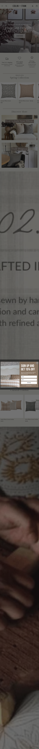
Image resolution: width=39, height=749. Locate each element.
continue (29, 382)
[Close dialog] (37, 363)
